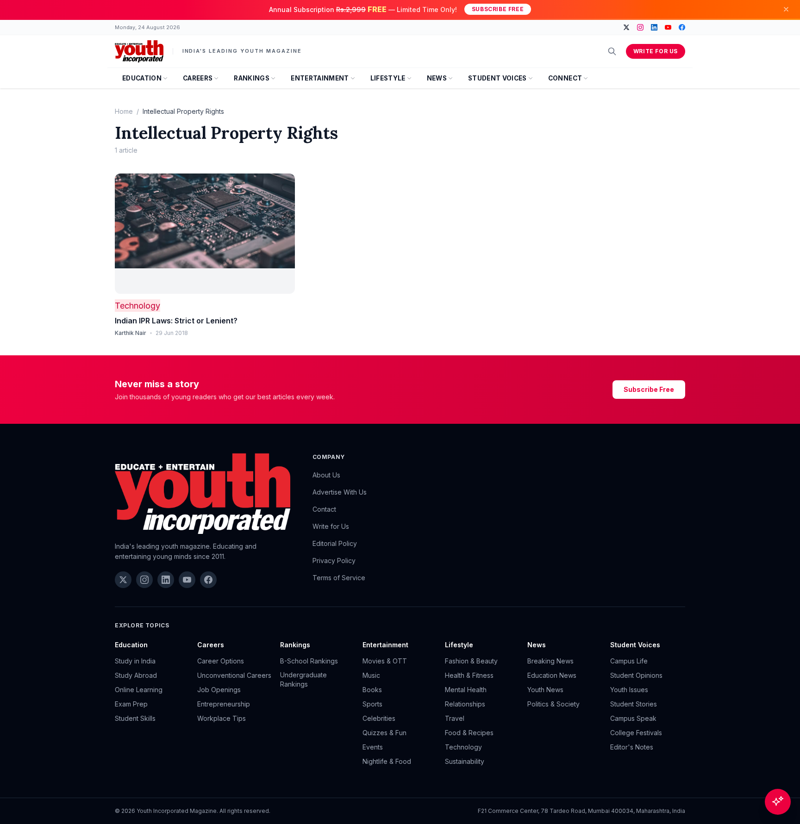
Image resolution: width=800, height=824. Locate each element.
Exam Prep (131, 704)
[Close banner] (786, 9)
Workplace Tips (221, 718)
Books (372, 690)
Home (124, 111)
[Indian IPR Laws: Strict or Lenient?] (205, 233)
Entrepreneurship (223, 704)
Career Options (220, 661)
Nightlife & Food (386, 761)
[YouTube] (668, 27)
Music (371, 675)
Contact (324, 509)
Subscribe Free (498, 9)
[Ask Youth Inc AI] (778, 802)
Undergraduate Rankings (303, 679)
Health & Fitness (469, 675)
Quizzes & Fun (384, 733)
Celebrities (378, 718)
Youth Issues (629, 690)
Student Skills (135, 718)
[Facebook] (682, 27)
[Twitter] (626, 27)
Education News (551, 675)
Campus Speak (633, 718)
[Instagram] (640, 27)
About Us (326, 475)
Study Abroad (136, 675)
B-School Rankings (309, 661)
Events (372, 747)
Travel (454, 718)
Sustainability (464, 761)
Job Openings (219, 690)
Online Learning (138, 690)
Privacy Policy (334, 560)
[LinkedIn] (654, 27)
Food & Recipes (469, 733)
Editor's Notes (631, 747)
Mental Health (466, 690)
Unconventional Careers (234, 675)
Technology (137, 305)
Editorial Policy (334, 543)
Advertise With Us (339, 492)
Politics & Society (553, 704)
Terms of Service (338, 578)
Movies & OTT (384, 661)
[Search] (612, 51)
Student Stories (633, 704)
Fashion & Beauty (471, 661)
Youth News (545, 690)
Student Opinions (636, 675)
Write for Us (655, 51)
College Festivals (636, 733)
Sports (372, 704)
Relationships (465, 704)
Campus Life (629, 661)
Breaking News (550, 661)
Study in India (135, 661)
